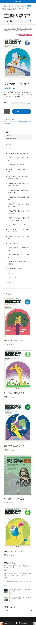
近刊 (5, 569)
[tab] (18, 132)
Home (5, 29)
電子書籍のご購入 (11, 138)
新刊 (11, 593)
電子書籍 (29, 35)
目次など (8, 132)
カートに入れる (21, 111)
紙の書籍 (22, 35)
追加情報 (8, 135)
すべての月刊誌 (12, 29)
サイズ (5, 102)
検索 (29, 6)
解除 (29, 103)
